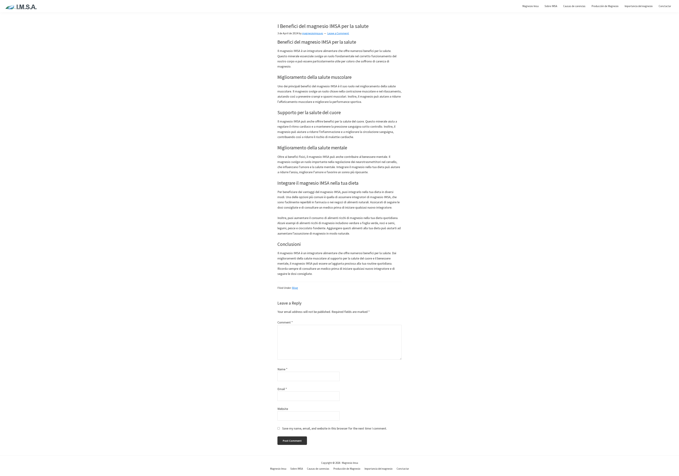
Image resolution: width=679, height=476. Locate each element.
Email (282, 389)
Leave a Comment (338, 33)
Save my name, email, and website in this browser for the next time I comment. (334, 428)
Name (282, 369)
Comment (285, 322)
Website (282, 409)
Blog (295, 288)
